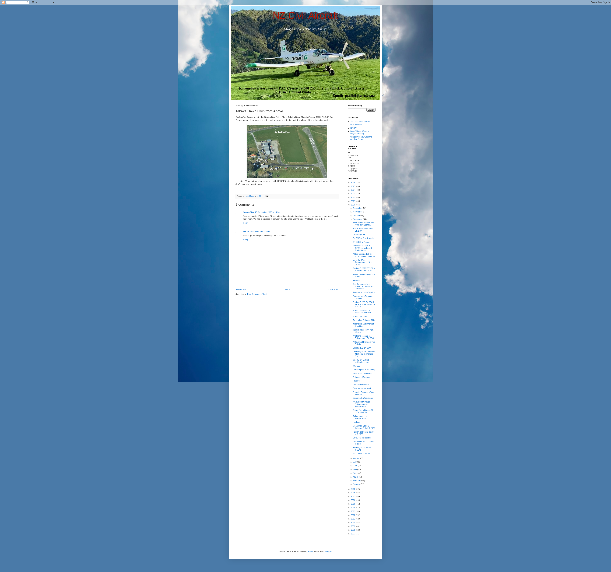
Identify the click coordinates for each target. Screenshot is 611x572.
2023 (353, 194)
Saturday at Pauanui (361, 377)
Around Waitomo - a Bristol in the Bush (362, 311)
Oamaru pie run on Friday (364, 370)
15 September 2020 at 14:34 (267, 212)
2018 (353, 493)
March (356, 477)
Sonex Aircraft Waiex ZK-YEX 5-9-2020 (363, 411)
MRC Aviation (356, 125)
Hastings (356, 422)
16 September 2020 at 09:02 (259, 232)
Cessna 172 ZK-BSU (362, 348)
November (358, 212)
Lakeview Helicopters (362, 438)
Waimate (356, 366)
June (355, 466)
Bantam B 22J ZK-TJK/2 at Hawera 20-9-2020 (364, 269)
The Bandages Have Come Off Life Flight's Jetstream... (363, 286)
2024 (353, 190)
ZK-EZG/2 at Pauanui (362, 242)
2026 (353, 182)
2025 (353, 186)
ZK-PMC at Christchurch (363, 238)
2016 (353, 500)
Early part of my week (362, 388)
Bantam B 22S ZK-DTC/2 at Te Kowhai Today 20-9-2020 (364, 304)
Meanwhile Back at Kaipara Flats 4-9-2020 (364, 427)
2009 (353, 526)
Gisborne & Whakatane (363, 398)
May (355, 469)
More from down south (362, 373)
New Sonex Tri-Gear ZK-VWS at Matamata (363, 223)
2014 (353, 508)
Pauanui (356, 280)
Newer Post (241, 289)
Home (287, 289)
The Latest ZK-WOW (361, 453)
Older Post (333, 289)
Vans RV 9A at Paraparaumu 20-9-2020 (362, 262)
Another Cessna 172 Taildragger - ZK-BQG (363, 337)
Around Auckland (360, 316)
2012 (353, 515)
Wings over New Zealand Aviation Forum (361, 138)
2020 (353, 205)
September (358, 219)
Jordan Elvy (248, 212)
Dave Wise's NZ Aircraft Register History (360, 132)
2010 (353, 522)
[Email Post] (267, 196)
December (358, 208)
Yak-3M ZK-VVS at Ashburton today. (361, 361)
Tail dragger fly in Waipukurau (360, 417)
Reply (245, 223)
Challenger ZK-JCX (361, 234)
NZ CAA (353, 128)
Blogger (328, 551)
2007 (353, 534)
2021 (353, 201)
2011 (353, 519)
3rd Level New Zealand (360, 121)
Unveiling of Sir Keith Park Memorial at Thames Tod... (364, 354)
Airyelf (310, 551)
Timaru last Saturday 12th (364, 320)
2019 (353, 489)
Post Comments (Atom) (257, 294)
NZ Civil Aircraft (305, 15)
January (357, 484)
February (357, 481)
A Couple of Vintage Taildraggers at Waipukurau (361, 404)
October (356, 216)
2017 (353, 496)
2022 (353, 197)
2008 (353, 530)
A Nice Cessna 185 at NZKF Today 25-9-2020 (364, 255)
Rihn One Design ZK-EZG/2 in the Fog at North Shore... (362, 248)
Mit (244, 232)
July (355, 462)
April (355, 473)
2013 (353, 511)
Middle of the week (361, 385)
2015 (353, 504)
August (356, 458)
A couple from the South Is (364, 292)
